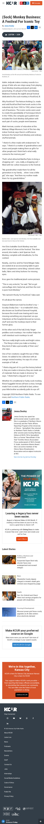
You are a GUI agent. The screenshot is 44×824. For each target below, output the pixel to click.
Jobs (6, 769)
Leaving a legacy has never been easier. (22, 515)
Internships (8, 773)
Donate (37, 3)
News (19, 576)
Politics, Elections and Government (25, 556)
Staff (6, 760)
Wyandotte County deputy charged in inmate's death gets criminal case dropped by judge (28, 581)
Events (6, 755)
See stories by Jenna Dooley (25, 457)
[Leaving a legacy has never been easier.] (22, 489)
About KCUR (8, 733)
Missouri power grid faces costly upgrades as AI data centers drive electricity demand (29, 613)
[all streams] (41, 821)
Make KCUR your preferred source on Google (21, 632)
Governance (8, 787)
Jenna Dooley (9, 26)
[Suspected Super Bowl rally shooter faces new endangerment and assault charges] (9, 559)
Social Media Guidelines (12, 778)
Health (19, 592)
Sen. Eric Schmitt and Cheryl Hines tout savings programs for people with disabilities (29, 597)
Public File (7, 792)
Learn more (22, 539)
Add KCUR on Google (22, 645)
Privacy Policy (8, 796)
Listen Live (7, 737)
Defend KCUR (22, 695)
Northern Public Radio (20, 397)
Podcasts (7, 746)
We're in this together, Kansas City (22, 668)
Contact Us (8, 764)
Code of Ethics (9, 782)
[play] (3, 821)
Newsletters (8, 751)
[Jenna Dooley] (7, 414)
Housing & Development (25, 608)
